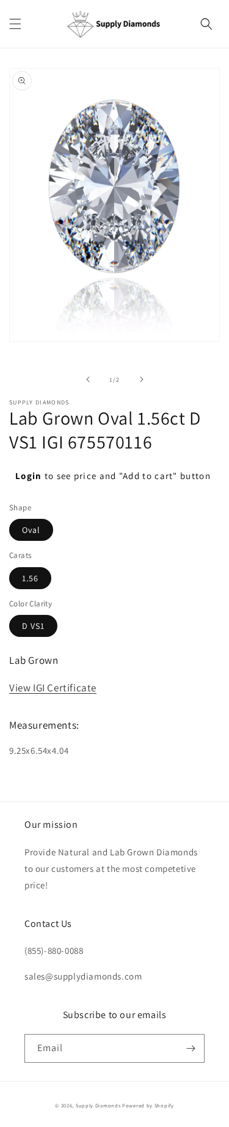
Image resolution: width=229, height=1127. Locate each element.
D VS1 (33, 625)
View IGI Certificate (52, 687)
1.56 (30, 578)
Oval (31, 529)
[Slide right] (141, 379)
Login (28, 476)
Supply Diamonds (98, 1105)
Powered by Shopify (148, 1105)
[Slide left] (88, 379)
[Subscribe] (190, 1048)
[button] (15, 23)
